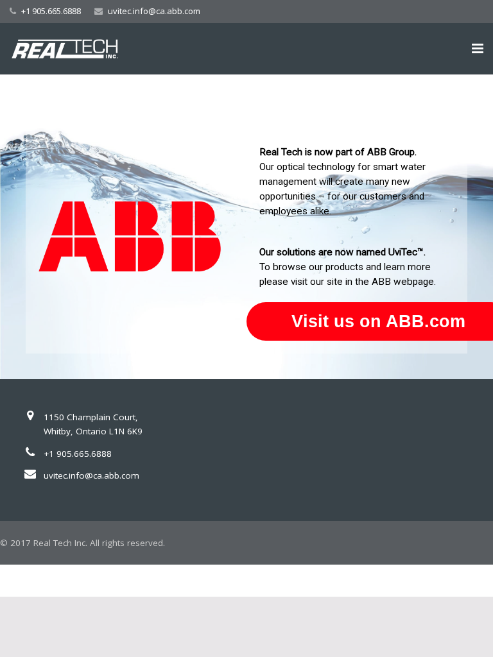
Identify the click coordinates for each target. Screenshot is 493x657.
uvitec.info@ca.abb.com (154, 11)
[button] (246, 226)
